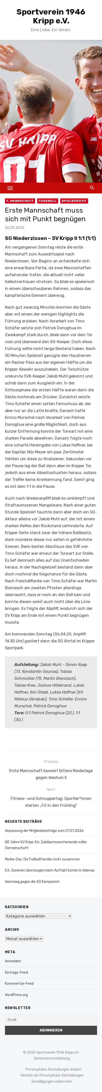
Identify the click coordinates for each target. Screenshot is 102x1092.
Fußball (48, 201)
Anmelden (13, 961)
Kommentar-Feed (19, 983)
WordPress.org (16, 995)
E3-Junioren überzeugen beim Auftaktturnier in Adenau (50, 870)
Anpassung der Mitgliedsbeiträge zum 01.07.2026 (44, 831)
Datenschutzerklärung (52, 1058)
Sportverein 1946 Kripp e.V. (51, 16)
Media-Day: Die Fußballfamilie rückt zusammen (42, 859)
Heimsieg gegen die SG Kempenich (32, 882)
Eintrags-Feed (16, 972)
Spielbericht (74, 201)
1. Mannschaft (20, 201)
